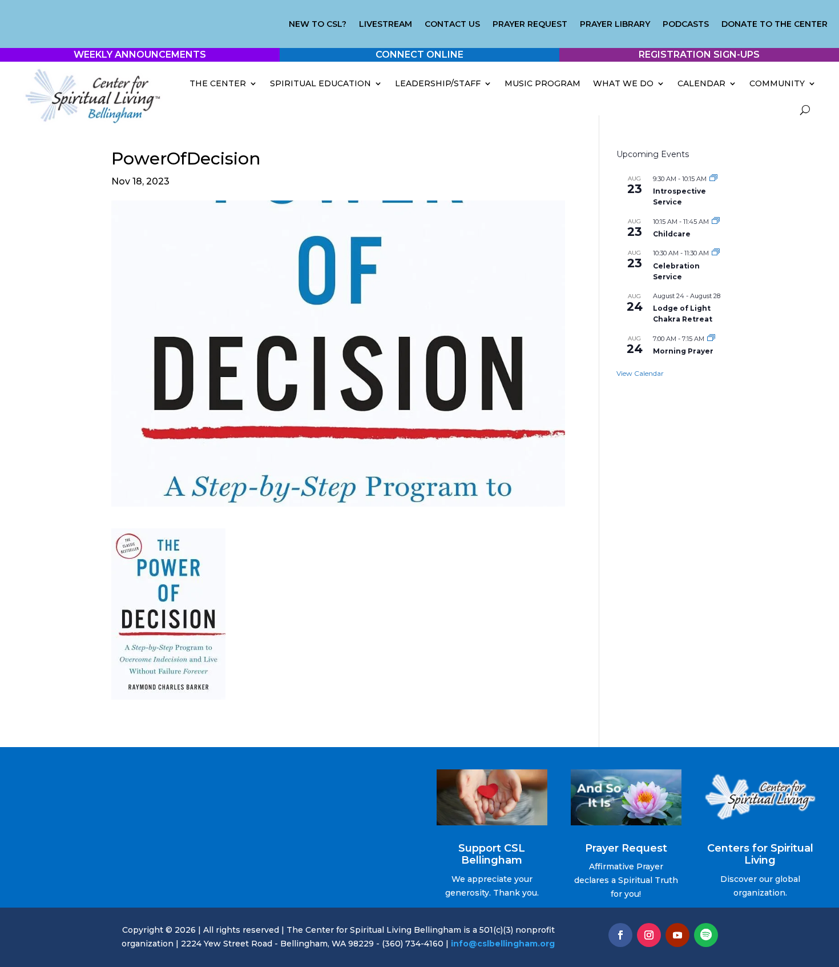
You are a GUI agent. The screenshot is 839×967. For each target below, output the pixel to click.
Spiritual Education (320, 83)
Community (777, 83)
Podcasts (686, 24)
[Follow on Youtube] (677, 935)
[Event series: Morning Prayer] (711, 339)
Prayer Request (530, 24)
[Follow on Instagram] (649, 935)
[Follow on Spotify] (706, 935)
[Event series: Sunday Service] (716, 253)
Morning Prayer (683, 351)
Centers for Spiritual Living (760, 854)
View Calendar (640, 373)
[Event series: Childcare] (716, 222)
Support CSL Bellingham (491, 854)
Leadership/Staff (438, 83)
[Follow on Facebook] (620, 935)
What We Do (623, 83)
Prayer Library (615, 24)
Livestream (385, 24)
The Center (217, 83)
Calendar (701, 83)
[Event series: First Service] (713, 179)
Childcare (672, 234)
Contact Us (452, 24)
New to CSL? (317, 24)
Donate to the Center (774, 24)
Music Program (542, 83)
